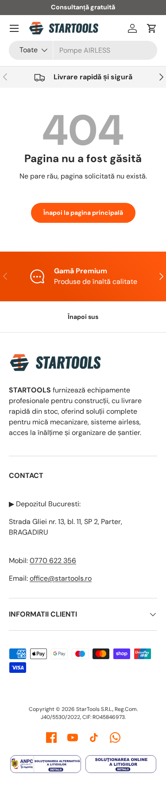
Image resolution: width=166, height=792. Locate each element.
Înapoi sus (83, 317)
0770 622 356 (53, 560)
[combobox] (83, 50)
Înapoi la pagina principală (83, 213)
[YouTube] (72, 737)
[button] (152, 28)
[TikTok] (94, 737)
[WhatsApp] (115, 737)
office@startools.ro (61, 578)
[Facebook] (51, 737)
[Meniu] (14, 28)
